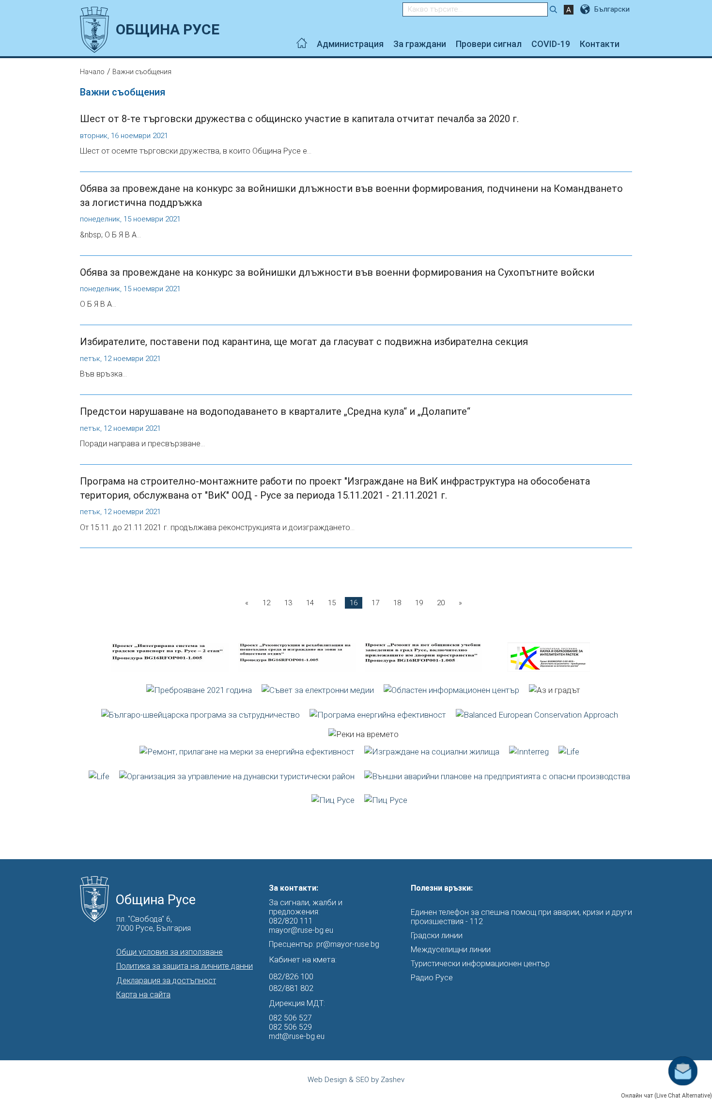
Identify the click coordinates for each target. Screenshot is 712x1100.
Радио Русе (432, 977)
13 (288, 602)
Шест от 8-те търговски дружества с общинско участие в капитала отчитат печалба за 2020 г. (299, 119)
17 (375, 602)
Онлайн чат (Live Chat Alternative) (666, 1095)
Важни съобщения (141, 72)
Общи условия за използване (169, 952)
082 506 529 (290, 1027)
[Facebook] (629, 44)
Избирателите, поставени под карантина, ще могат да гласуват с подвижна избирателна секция (304, 341)
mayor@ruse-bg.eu (301, 930)
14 (310, 602)
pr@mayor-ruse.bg (347, 944)
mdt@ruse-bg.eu (297, 1036)
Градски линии (437, 935)
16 (353, 602)
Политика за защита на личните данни (184, 966)
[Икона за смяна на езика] (586, 9)
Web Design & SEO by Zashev (356, 1079)
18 (397, 602)
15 (332, 602)
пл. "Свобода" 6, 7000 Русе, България (153, 923)
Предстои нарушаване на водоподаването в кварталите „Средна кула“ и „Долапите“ (275, 411)
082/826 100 (291, 976)
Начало (92, 72)
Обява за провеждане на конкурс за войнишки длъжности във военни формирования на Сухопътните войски (337, 272)
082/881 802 (291, 988)
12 (266, 602)
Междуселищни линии (451, 949)
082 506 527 (290, 1017)
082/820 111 (291, 921)
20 (441, 602)
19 (419, 602)
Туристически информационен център (480, 963)
